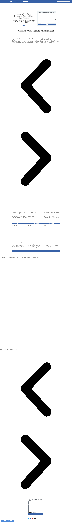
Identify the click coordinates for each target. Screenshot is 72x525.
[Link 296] (31, 518)
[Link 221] (20, 204)
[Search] (69, 1)
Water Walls (29, 38)
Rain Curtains (25, 38)
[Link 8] (56, 1)
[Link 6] (53, 1)
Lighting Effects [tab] (4, 257)
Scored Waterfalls (14, 225)
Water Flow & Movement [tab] (26, 257)
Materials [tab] (18, 257)
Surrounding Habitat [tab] (35, 257)
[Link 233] (20, 234)
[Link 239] (52, 234)
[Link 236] (36, 234)
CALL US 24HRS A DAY (25, 1)
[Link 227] (52, 204)
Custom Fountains (46, 225)
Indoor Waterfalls (21, 38)
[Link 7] (54, 1)
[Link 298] (35, 518)
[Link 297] (33, 518)
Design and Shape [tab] (12, 257)
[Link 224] (36, 204)
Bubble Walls (16, 38)
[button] (36, 86)
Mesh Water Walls (30, 225)
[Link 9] (6, 4)
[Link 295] (29, 518)
